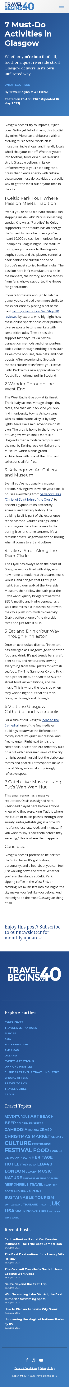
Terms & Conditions (26, 1368)
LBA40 (44, 1164)
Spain (24, 1191)
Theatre (45, 1204)
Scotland (12, 1191)
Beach (47, 1116)
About (10, 1094)
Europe (10, 1033)
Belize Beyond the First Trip (26, 1284)
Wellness (40, 1211)
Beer (10, 1122)
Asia (8, 1039)
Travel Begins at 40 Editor (28, 92)
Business (36, 1123)
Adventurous (17, 1116)
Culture (18, 1143)
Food (41, 1150)
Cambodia (16, 1129)
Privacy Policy (47, 1368)
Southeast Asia (17, 1044)
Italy (24, 1164)
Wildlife (55, 1211)
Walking (23, 1211)
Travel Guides (16, 1088)
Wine (8, 1217)
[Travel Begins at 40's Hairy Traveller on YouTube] (41, 1360)
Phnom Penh (31, 1178)
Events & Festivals (19, 1061)
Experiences (14, 1022)
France (56, 1151)
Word (15, 1218)
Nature (13, 1177)
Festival (18, 1150)
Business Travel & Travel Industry (32, 1072)
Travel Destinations (21, 1027)
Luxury (31, 1171)
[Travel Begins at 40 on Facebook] (27, 1360)
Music (45, 1171)
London (15, 1171)
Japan (32, 1165)
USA (10, 1211)
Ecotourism (41, 1144)
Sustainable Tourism (29, 1197)
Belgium (22, 1123)
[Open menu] (61, 6)
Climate (57, 1136)
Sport (35, 1191)
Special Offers (16, 1077)
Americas (12, 1050)
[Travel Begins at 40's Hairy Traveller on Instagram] (33, 1360)
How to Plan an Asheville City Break (31, 1309)
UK (56, 1203)
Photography (49, 1178)
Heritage (42, 1157)
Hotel (12, 1163)
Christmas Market (27, 1136)
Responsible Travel (24, 1184)
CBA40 (46, 1130)
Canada (33, 1130)
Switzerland (13, 1204)
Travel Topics (16, 1083)
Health (26, 1157)
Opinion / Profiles (19, 1066)
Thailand (30, 1204)
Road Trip (50, 1184)
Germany (12, 1157)
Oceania (11, 1055)
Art (34, 1116)
